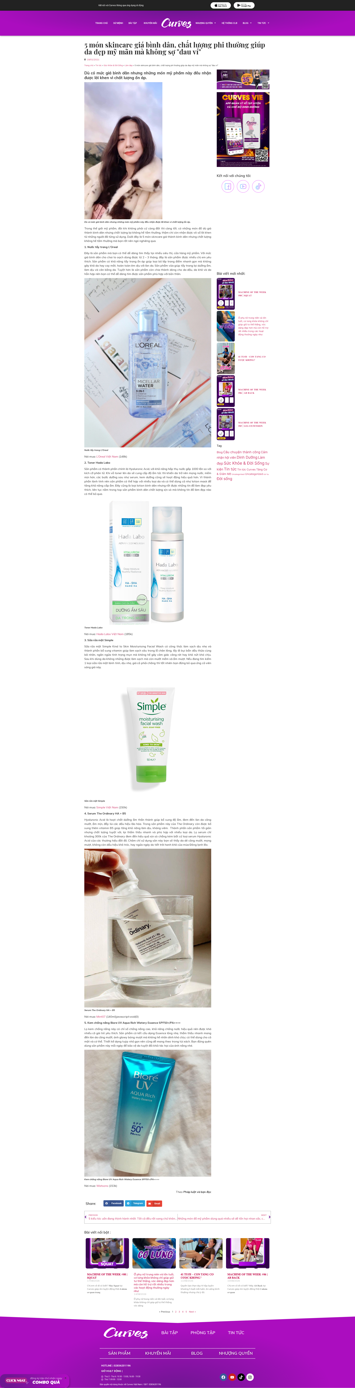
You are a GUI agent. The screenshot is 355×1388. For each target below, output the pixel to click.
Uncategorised (238, 474)
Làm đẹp (129, 65)
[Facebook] (223, 1377)
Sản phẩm (119, 1353)
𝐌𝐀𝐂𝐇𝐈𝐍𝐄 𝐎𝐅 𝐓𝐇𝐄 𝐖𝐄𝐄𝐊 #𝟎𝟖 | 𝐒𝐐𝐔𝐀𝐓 (107, 1276)
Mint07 (101, 1016)
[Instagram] (250, 1377)
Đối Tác (266, 474)
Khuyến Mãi (158, 1353)
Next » (192, 1311)
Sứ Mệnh (118, 23)
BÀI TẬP (169, 1333)
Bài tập (133, 23)
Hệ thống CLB (229, 23)
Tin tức (98, 65)
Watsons (102, 1185)
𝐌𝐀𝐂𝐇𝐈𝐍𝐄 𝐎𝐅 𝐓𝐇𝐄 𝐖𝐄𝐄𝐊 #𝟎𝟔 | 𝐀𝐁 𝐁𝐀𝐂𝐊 (247, 1276)
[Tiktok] (241, 1377)
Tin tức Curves (246, 469)
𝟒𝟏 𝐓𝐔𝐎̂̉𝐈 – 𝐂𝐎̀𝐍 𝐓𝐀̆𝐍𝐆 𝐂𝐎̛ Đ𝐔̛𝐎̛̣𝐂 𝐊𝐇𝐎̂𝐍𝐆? (197, 1276)
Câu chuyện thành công (241, 452)
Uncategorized (254, 473)
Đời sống (224, 478)
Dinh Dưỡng (247, 457)
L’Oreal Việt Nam (107, 456)
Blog (245, 23)
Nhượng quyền (204, 23)
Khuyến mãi (150, 23)
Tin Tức (262, 23)
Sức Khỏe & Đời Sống (113, 65)
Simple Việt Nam (107, 807)
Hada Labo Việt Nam (110, 634)
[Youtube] (232, 1377)
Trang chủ (101, 23)
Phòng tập (203, 1333)
